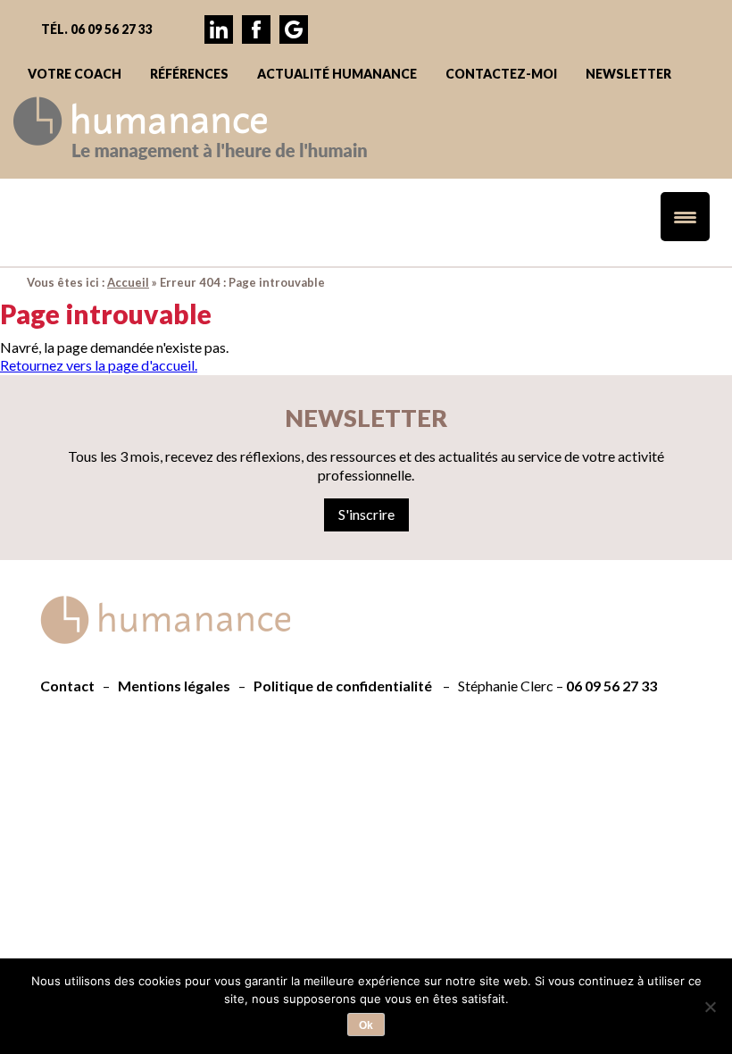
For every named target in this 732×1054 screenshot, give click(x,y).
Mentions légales (174, 685)
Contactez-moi (501, 73)
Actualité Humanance (337, 73)
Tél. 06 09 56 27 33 (97, 29)
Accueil (128, 282)
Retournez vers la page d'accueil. (98, 364)
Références (189, 73)
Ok (366, 1025)
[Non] (710, 1007)
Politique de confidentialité (343, 685)
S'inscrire (366, 514)
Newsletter (628, 73)
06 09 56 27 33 (611, 685)
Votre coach (74, 73)
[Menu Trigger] (685, 216)
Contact (67, 685)
